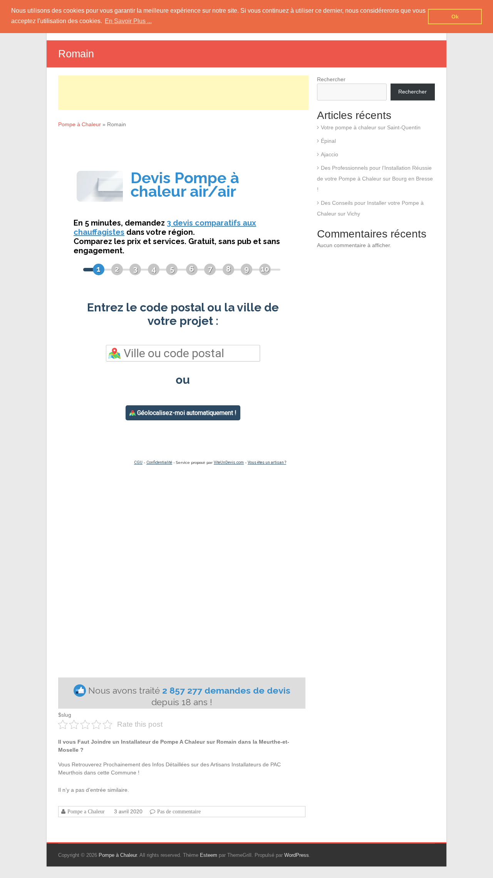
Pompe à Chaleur (79, 124)
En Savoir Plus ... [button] (128, 21)
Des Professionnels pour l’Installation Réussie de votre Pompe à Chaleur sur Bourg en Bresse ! (375, 178)
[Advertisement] (183, 92)
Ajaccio (329, 154)
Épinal (328, 141)
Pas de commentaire (179, 811)
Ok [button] (455, 16)
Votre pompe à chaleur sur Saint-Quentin (371, 127)
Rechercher (331, 79)
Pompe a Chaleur (86, 811)
